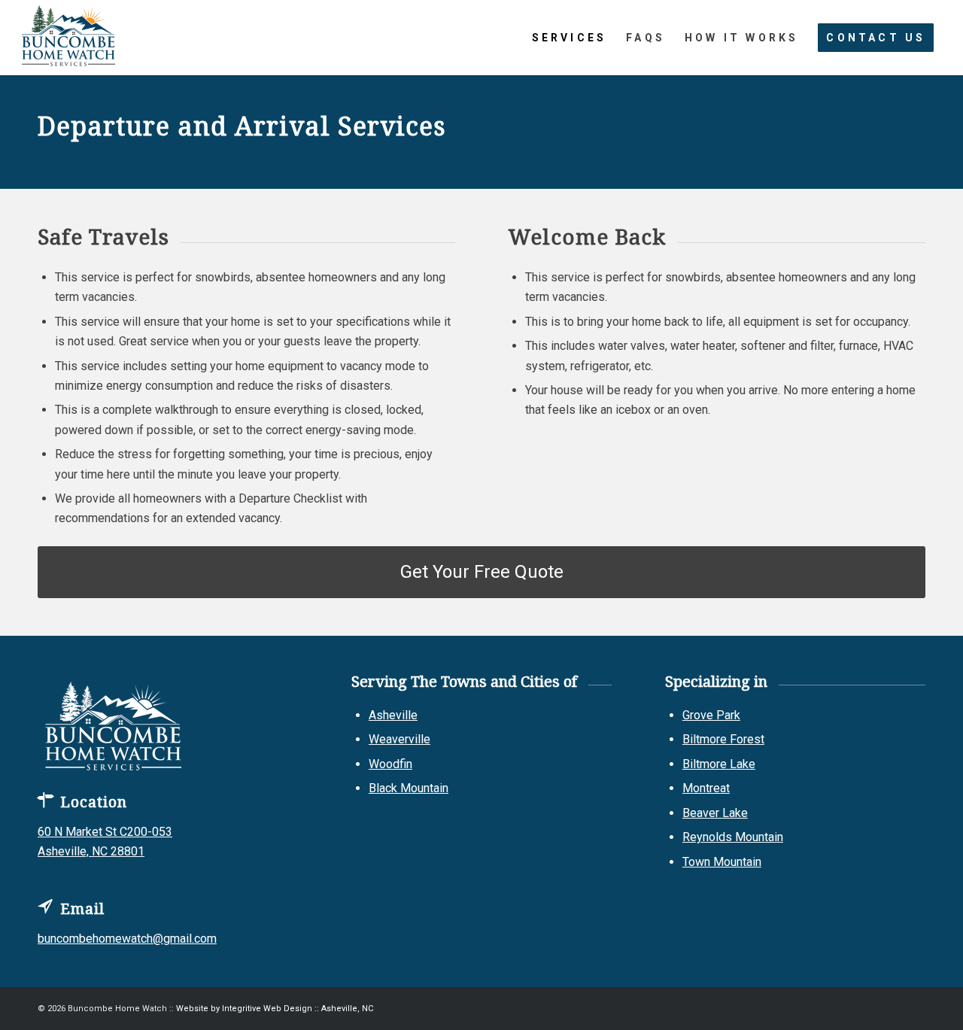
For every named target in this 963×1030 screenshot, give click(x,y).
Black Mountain (408, 788)
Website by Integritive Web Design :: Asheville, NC (274, 1008)
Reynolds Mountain (732, 837)
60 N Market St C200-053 (105, 832)
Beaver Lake (715, 813)
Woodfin (390, 764)
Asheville (393, 715)
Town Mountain (721, 862)
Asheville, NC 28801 (91, 851)
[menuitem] (569, 37)
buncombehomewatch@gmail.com (127, 938)
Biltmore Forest (723, 739)
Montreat (706, 788)
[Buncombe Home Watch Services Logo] (69, 37)
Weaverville (399, 739)
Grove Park (711, 715)
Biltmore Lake (718, 764)
